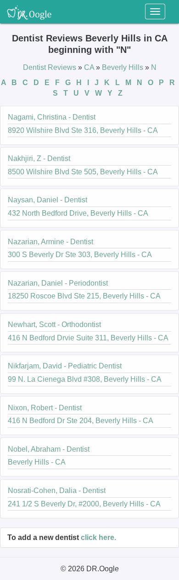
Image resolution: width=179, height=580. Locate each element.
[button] (89, 125)
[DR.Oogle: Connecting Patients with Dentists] (29, 11)
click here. (98, 537)
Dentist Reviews (50, 67)
